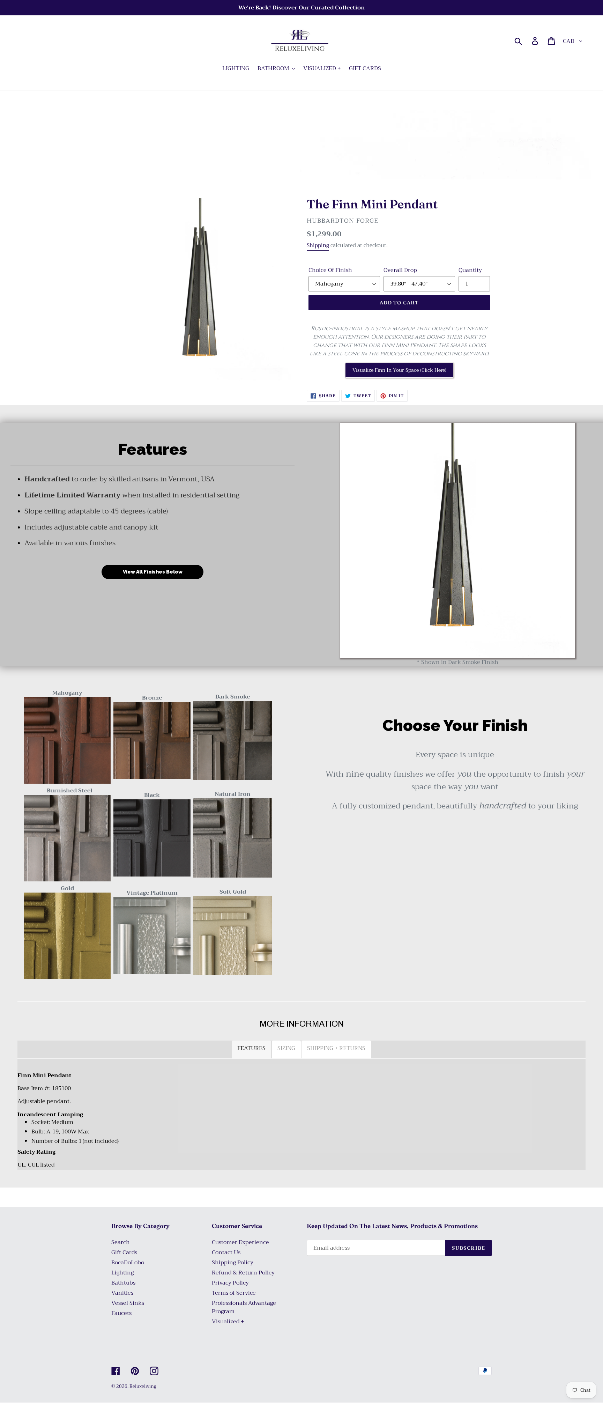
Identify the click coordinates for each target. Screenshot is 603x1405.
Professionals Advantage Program (244, 1307)
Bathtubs (123, 1283)
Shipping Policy (232, 1262)
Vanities (122, 1293)
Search (120, 1242)
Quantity (470, 270)
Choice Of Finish (330, 270)
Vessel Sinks (127, 1303)
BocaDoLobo (127, 1262)
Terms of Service (234, 1293)
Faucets (121, 1313)
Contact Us (226, 1252)
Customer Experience (240, 1242)
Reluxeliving (142, 1386)
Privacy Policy (230, 1283)
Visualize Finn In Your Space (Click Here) (399, 370)
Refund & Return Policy (243, 1273)
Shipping (318, 245)
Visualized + (228, 1321)
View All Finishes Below (153, 572)
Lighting (122, 1273)
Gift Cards (124, 1252)
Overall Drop (400, 270)
